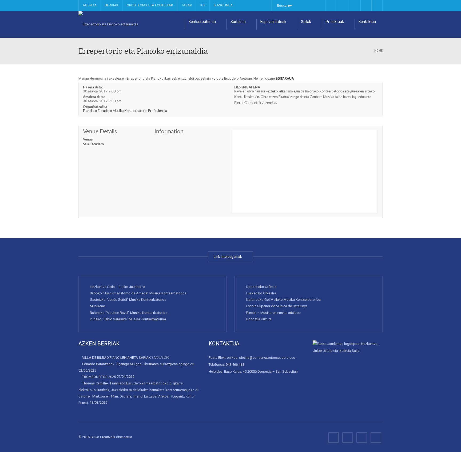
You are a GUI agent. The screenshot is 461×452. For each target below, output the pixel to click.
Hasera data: (93, 87)
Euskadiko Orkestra (261, 293)
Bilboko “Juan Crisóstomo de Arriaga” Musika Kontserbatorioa (138, 293)
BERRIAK (111, 5)
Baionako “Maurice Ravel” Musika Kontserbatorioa (128, 313)
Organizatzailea (95, 107)
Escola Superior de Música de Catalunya (277, 306)
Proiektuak (335, 22)
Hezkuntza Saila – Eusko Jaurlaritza (117, 287)
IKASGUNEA (223, 5)
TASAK (186, 5)
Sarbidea (238, 22)
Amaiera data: (94, 97)
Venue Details (100, 131)
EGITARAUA (285, 78)
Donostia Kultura (259, 319)
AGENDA (90, 5)
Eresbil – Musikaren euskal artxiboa (273, 313)
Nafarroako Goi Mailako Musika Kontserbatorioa (283, 300)
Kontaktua (367, 22)
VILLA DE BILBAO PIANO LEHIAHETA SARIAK (116, 358)
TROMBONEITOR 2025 (99, 377)
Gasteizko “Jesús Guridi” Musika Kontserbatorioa (128, 300)
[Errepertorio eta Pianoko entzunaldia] (108, 24)
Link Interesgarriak (229, 257)
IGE (202, 5)
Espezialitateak (273, 22)
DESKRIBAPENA (247, 87)
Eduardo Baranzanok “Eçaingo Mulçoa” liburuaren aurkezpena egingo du (138, 364)
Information (169, 131)
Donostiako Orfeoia (261, 287)
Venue (88, 139)
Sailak (306, 22)
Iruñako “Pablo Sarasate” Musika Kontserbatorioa (128, 319)
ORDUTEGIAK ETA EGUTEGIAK (150, 5)
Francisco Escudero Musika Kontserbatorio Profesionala (125, 111)
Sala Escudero (93, 144)
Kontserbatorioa (202, 22)
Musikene (97, 306)
